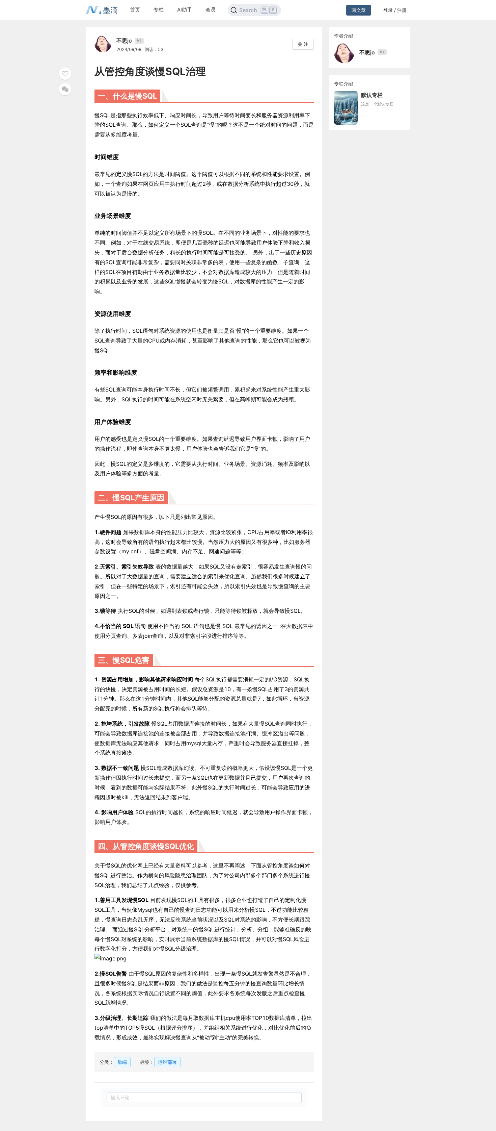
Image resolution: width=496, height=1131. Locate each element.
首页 (135, 9)
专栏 (159, 9)
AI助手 (184, 9)
